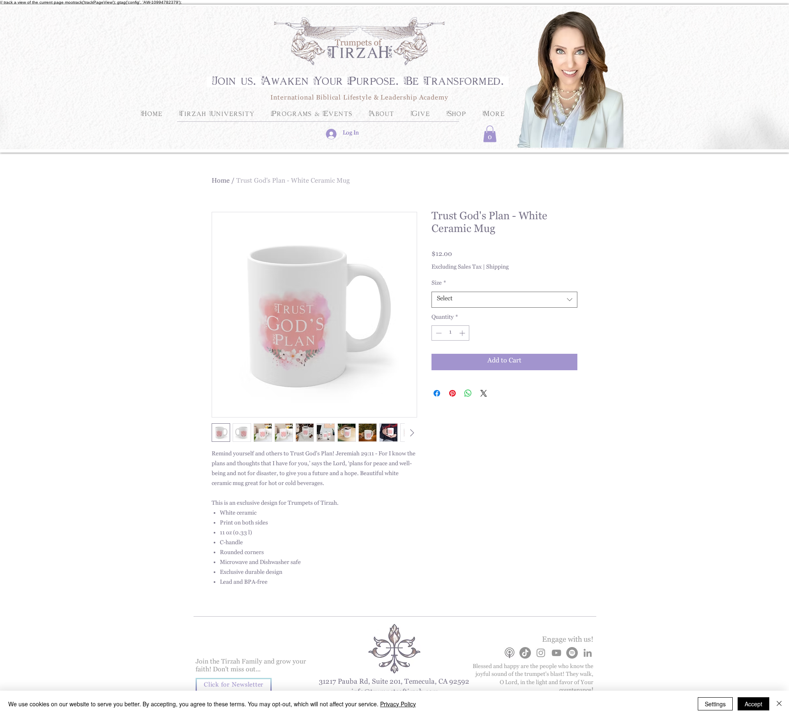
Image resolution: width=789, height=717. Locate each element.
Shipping (497, 268)
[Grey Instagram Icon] (541, 653)
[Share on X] (484, 393)
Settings (715, 704)
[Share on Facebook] (437, 393)
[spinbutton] (450, 333)
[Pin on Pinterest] (452, 393)
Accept (753, 704)
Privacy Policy (398, 704)
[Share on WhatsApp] (468, 393)
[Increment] (463, 333)
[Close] (779, 703)
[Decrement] (438, 333)
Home (221, 182)
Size (438, 284)
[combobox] (504, 300)
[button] (490, 133)
